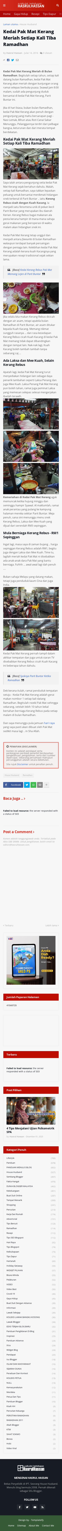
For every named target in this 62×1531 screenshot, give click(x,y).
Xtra (31, 1345)
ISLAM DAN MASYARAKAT (31, 1364)
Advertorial (31, 1218)
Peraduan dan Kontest (31, 1373)
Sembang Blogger (31, 1176)
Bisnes (31, 1439)
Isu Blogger (31, 1359)
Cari (57, 5)
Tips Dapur (49, 14)
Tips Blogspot (31, 1246)
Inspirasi (31, 1336)
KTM (31, 1429)
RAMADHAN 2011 (31, 1420)
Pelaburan (31, 1279)
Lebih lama (51, 925)
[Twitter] (12, 60)
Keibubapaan (31, 1251)
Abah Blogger (31, 1424)
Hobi (31, 1443)
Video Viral (31, 1448)
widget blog (31, 1349)
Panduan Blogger (31, 1401)
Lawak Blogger (31, 1321)
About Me (34, 1525)
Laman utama (10, 24)
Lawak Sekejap (31, 1312)
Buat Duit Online (31, 1195)
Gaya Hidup (21, 14)
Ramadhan (27, 775)
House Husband (28, 24)
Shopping (31, 1204)
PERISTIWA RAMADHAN (31, 1415)
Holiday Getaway (31, 1265)
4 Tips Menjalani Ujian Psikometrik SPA (30, 1130)
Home (6, 14)
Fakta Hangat (31, 1181)
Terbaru (9, 925)
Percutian (31, 1209)
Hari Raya (31, 1242)
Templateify (37, 1520)
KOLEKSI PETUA (31, 1378)
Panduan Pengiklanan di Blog (31, 1331)
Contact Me (48, 1525)
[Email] (17, 60)
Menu (4, 5)
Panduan (31, 1162)
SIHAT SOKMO (31, 1434)
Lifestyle (31, 1158)
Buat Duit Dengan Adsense (31, 1303)
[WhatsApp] (33, 785)
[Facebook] (8, 60)
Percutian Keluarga (31, 1410)
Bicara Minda (31, 1275)
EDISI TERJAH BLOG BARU (31, 1326)
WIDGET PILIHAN (31, 1270)
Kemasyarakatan (31, 1387)
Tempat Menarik (31, 1200)
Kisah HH (31, 1406)
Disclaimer (22, 764)
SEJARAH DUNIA (31, 1368)
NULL (31, 1382)
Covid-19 (31, 1293)
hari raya (49, 723)
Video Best (31, 1289)
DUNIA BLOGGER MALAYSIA (31, 1186)
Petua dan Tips (31, 1396)
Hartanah (31, 1261)
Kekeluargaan (31, 1190)
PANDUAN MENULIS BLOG (31, 1167)
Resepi (35, 14)
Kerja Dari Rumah (31, 1214)
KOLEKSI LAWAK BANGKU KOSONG (31, 1317)
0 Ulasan (47, 52)
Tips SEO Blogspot (31, 1237)
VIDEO (31, 1284)
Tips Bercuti (31, 1223)
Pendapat (31, 1354)
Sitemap (21, 1525)
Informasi (31, 1307)
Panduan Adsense (31, 1340)
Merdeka (31, 1392)
